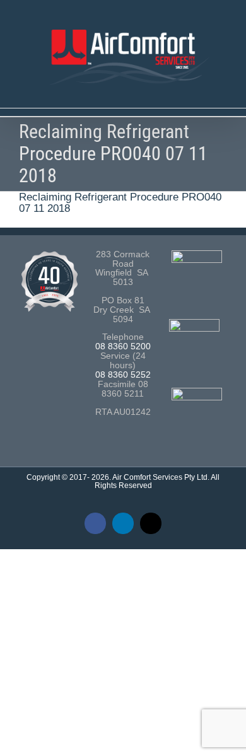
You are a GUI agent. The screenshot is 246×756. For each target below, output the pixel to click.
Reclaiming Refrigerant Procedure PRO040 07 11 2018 (120, 203)
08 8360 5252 (123, 375)
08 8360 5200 (123, 346)
